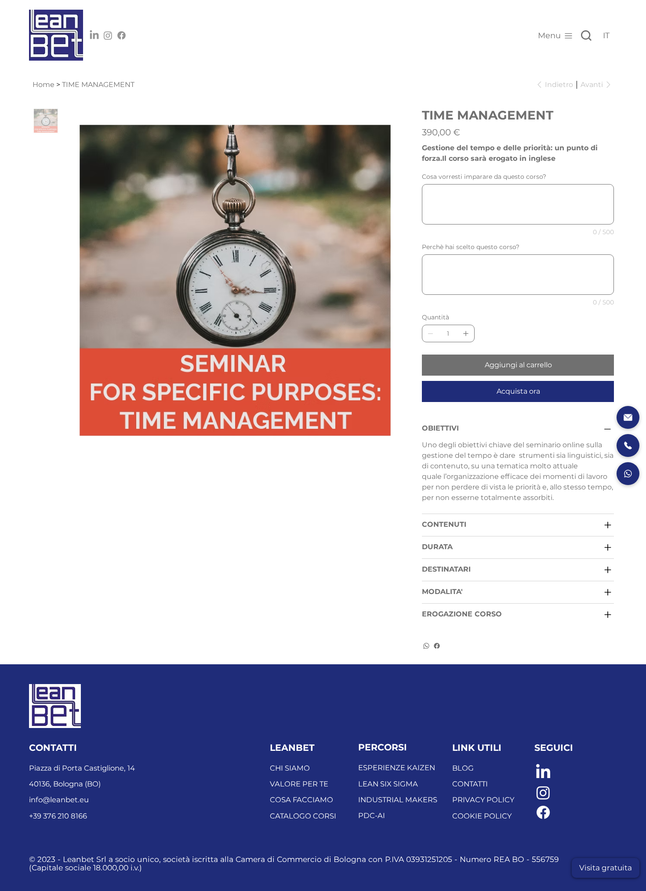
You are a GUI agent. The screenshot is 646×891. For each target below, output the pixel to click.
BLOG (463, 768)
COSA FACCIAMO (301, 799)
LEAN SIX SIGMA (388, 783)
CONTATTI (470, 783)
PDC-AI (371, 815)
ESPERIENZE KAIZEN (396, 767)
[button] (605, 868)
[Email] (628, 417)
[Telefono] (628, 445)
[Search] (586, 35)
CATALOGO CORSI (303, 815)
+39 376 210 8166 (58, 815)
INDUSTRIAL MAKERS (397, 799)
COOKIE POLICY (482, 815)
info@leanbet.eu (59, 799)
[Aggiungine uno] (466, 333)
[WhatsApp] (426, 645)
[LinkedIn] (94, 35)
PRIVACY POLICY (483, 799)
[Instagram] (107, 35)
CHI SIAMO (290, 768)
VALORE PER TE (299, 783)
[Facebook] (121, 35)
